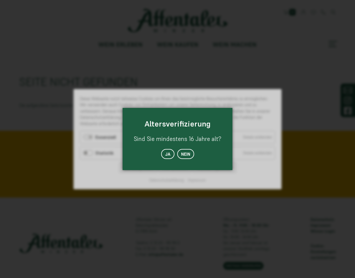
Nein (185, 154)
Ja (168, 154)
